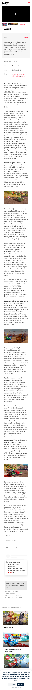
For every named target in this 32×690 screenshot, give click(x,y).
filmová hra (15, 74)
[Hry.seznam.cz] (5, 3)
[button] (16, 14)
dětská (21, 74)
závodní (23, 76)
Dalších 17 (23, 24)
